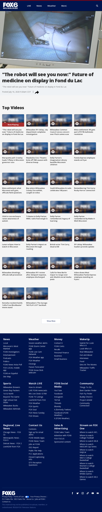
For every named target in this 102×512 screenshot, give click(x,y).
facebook (72, 493)
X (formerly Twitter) (62, 409)
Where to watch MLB (89, 441)
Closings (32, 364)
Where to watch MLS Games (89, 478)
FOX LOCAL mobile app (11, 368)
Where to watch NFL (88, 432)
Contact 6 (58, 343)
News (6, 339)
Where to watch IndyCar (86, 450)
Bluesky (57, 406)
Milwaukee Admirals (11, 408)
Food (82, 361)
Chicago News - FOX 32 (12, 433)
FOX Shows (34, 416)
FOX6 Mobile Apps (36, 438)
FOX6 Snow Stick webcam (36, 371)
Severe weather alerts (38, 343)
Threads (57, 403)
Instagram (58, 397)
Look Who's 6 (86, 348)
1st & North (8, 393)
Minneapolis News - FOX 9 (11, 439)
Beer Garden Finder (88, 390)
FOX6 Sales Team (61, 432)
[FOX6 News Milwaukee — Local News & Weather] (12, 6)
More (63, 5)
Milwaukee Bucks (10, 405)
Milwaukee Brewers (11, 387)
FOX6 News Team (36, 441)
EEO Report (34, 447)
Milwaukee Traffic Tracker (87, 368)
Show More (51, 321)
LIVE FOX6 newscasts (38, 390)
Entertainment (9, 355)
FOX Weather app (36, 357)
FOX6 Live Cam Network (35, 353)
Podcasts (7, 358)
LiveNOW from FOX (37, 400)
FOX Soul (33, 409)
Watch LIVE (35, 383)
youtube (93, 493)
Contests (32, 429)
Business (58, 356)
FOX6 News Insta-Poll (12, 364)
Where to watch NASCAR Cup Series (88, 445)
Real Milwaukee (86, 352)
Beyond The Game (11, 397)
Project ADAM (86, 400)
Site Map (7, 376)
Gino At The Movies (88, 364)
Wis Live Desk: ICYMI (38, 393)
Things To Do (86, 387)
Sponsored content (62, 442)
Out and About (86, 355)
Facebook (58, 393)
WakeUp (85, 339)
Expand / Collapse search (97, 6)
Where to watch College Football (87, 436)
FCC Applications (36, 453)
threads (88, 493)
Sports (7, 383)
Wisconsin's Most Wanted (10, 347)
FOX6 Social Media (61, 385)
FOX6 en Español (10, 373)
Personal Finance (61, 352)
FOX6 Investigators (11, 352)
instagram (82, 493)
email (98, 493)
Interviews (84, 358)
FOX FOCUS (59, 438)
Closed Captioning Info (36, 458)
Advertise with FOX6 (62, 435)
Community (87, 383)
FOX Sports (33, 406)
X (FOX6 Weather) (61, 418)
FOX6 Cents (59, 346)
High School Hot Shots (10, 401)
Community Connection (85, 404)
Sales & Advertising (61, 427)
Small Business (60, 359)
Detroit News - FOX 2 (12, 443)
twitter (77, 493)
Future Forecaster (36, 367)
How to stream (35, 387)
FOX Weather (34, 360)
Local (5, 343)
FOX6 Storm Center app (37, 347)
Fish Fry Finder (86, 393)
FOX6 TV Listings (36, 397)
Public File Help (35, 450)
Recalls (57, 349)
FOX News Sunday (36, 412)
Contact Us (35, 425)
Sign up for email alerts (36, 433)
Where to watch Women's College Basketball (87, 465)
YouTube (58, 390)
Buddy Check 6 (86, 397)
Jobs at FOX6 (34, 444)
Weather (34, 339)
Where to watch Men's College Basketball (86, 457)
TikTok (57, 400)
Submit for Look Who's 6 (87, 344)
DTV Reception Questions (35, 463)
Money (58, 339)
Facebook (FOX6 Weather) (61, 413)
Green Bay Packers (11, 390)
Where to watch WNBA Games (86, 472)
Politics (6, 361)
